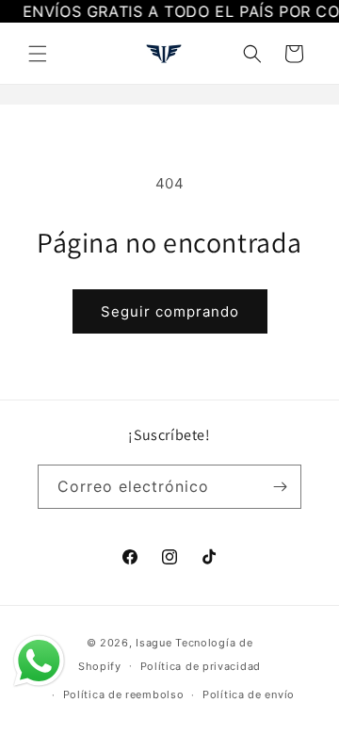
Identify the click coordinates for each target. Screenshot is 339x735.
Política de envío (248, 694)
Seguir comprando (170, 311)
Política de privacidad (200, 666)
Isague (153, 642)
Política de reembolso (124, 694)
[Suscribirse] (279, 487)
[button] (37, 53)
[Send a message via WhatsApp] (39, 661)
